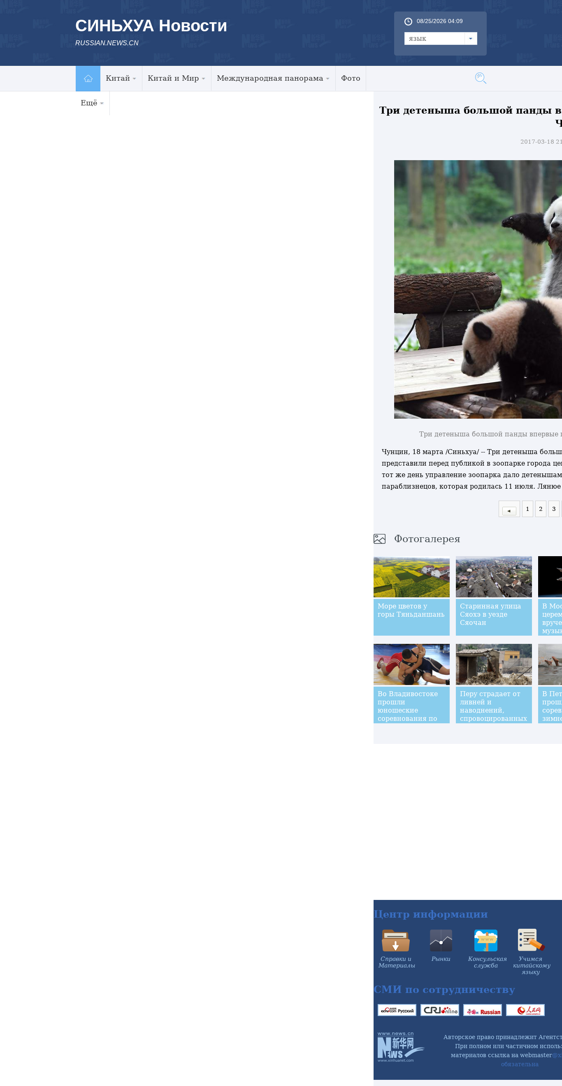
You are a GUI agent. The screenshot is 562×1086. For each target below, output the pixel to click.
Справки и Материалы (397, 962)
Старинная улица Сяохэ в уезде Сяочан (490, 614)
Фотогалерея (427, 539)
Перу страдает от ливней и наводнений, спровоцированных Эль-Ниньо (493, 710)
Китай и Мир (173, 78)
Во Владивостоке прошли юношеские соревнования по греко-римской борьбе (408, 714)
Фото (350, 78)
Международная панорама (270, 78)
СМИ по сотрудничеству (444, 989)
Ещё (89, 102)
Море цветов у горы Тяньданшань (411, 610)
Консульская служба (487, 962)
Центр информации (431, 914)
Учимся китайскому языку (531, 965)
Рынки (441, 958)
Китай (118, 78)
